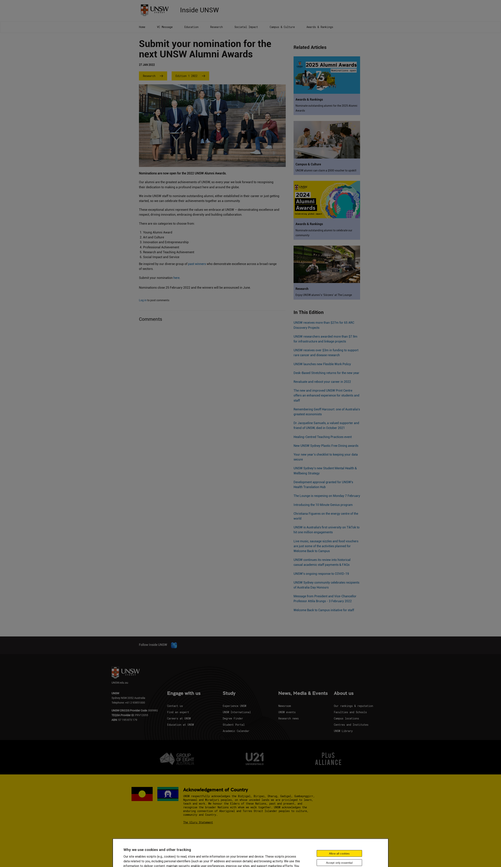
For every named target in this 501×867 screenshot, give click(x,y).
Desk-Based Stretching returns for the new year (326, 373)
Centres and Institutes (351, 724)
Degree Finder (233, 718)
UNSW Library (343, 731)
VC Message (165, 27)
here (176, 278)
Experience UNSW (234, 706)
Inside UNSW (199, 9)
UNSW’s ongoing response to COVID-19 (321, 574)
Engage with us (184, 693)
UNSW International (237, 712)
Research (216, 27)
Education (191, 27)
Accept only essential (339, 862)
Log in (143, 300)
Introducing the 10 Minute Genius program (323, 505)
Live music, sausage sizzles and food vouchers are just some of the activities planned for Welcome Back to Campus (326, 546)
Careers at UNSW (179, 718)
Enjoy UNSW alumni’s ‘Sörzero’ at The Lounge (324, 295)
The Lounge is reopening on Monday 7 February (327, 496)
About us (344, 693)
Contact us (175, 706)
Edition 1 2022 (186, 76)
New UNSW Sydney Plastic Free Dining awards (326, 446)
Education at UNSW (180, 724)
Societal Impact (246, 27)
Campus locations (346, 718)
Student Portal (234, 724)
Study (229, 693)
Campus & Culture (282, 27)
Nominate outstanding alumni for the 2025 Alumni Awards (326, 108)
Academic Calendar (236, 731)
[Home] (156, 10)
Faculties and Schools (350, 712)
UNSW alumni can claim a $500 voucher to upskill (326, 170)
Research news (288, 718)
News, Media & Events (303, 693)
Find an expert (178, 712)
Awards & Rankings (319, 27)
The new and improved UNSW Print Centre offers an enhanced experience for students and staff (326, 395)
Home (142, 27)
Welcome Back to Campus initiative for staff (324, 610)
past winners (197, 264)
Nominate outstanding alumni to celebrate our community (324, 233)
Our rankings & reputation (353, 706)
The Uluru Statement (198, 822)
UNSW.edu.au (120, 682)
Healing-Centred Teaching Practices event (323, 437)
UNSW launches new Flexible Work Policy (322, 364)
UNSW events (287, 712)
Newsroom (284, 706)
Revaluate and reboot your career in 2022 (322, 382)
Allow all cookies (339, 853)
